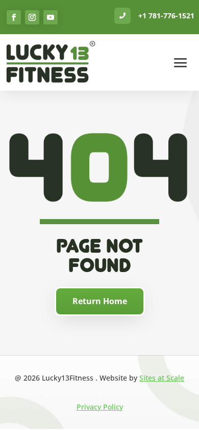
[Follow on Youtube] (50, 17)
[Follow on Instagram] (32, 17)
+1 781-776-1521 (166, 15)
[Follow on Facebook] (14, 17)
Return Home (99, 301)
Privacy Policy (100, 407)
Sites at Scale (161, 378)
